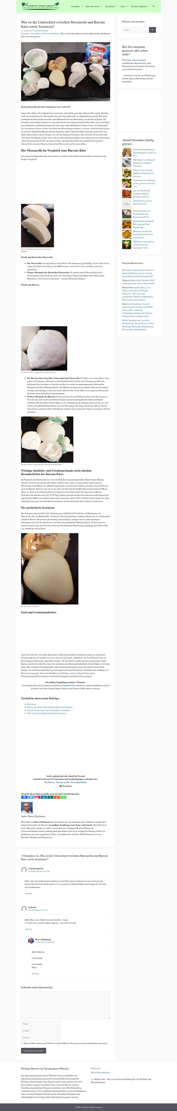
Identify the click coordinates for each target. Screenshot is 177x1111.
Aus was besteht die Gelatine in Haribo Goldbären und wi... (141, 193)
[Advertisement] (65, 184)
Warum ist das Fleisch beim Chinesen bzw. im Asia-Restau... (143, 234)
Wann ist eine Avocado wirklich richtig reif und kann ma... (143, 173)
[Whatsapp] (63, 797)
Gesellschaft (110, 6)
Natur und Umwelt (92, 6)
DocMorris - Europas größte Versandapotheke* (66, 782)
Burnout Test (140, 63)
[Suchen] (152, 30)
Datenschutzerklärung (100, 1072)
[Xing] (50, 797)
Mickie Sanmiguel (130, 320)
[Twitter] (31, 797)
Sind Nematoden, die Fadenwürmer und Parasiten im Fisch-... (142, 213)
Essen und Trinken (51, 33)
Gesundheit (75, 6)
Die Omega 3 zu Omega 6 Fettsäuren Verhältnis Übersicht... (144, 162)
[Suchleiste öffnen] (153, 6)
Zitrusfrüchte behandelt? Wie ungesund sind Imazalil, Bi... (143, 224)
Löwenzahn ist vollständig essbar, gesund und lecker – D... (144, 183)
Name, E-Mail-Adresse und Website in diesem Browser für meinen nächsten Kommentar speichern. (66, 1043)
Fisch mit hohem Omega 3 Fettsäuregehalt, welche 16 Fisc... (144, 152)
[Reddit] (57, 797)
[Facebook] (24, 797)
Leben (122, 6)
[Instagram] (37, 797)
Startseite (25, 33)
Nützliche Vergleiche (139, 6)
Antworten (28, 893)
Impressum (95, 1068)
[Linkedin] (44, 797)
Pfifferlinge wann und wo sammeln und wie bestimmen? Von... (143, 244)
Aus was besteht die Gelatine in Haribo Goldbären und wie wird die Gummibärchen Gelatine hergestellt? (138, 273)
